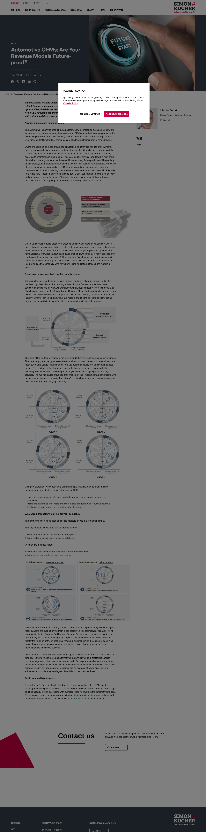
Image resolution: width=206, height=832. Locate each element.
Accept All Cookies (117, 114)
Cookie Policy (70, 103)
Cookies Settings (90, 114)
